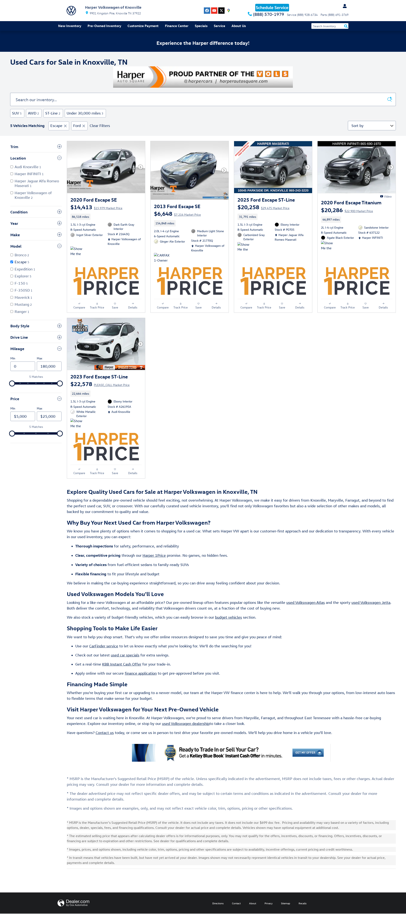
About (252, 903)
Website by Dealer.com (73, 903)
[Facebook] (207, 10)
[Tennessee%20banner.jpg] (203, 77)
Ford (77, 125)
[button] (106, 216)
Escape (56, 125)
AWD (33, 113)
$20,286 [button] (347, 209)
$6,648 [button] (177, 213)
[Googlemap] (228, 10)
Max (39, 358)
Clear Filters (100, 125)
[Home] (71, 10)
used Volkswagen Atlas (305, 602)
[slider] (12, 383)
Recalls (302, 903)
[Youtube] (214, 10)
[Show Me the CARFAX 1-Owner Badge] (245, 247)
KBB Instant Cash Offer (121, 664)
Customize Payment (143, 26)
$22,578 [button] (100, 383)
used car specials (125, 655)
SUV (17, 113)
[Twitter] (221, 10)
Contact (236, 903)
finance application (141, 673)
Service (219, 26)
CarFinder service (103, 646)
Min (12, 358)
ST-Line (52, 113)
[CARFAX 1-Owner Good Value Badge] (162, 258)
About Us (239, 26)
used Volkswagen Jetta (370, 602)
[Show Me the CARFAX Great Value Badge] (78, 251)
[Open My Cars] (343, 6)
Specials (201, 26)
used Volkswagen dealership (186, 723)
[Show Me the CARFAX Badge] (329, 246)
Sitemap (285, 903)
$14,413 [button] (96, 206)
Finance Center (176, 26)
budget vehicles (228, 617)
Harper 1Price (154, 555)
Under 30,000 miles (85, 113)
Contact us (105, 732)
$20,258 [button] (263, 206)
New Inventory (69, 26)
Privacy (269, 903)
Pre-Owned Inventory (104, 26)
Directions (218, 903)
